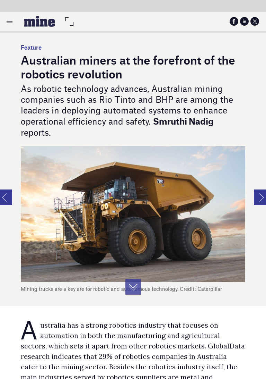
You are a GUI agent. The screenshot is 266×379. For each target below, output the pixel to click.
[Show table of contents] (9, 21)
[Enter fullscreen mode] (69, 21)
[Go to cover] (39, 21)
